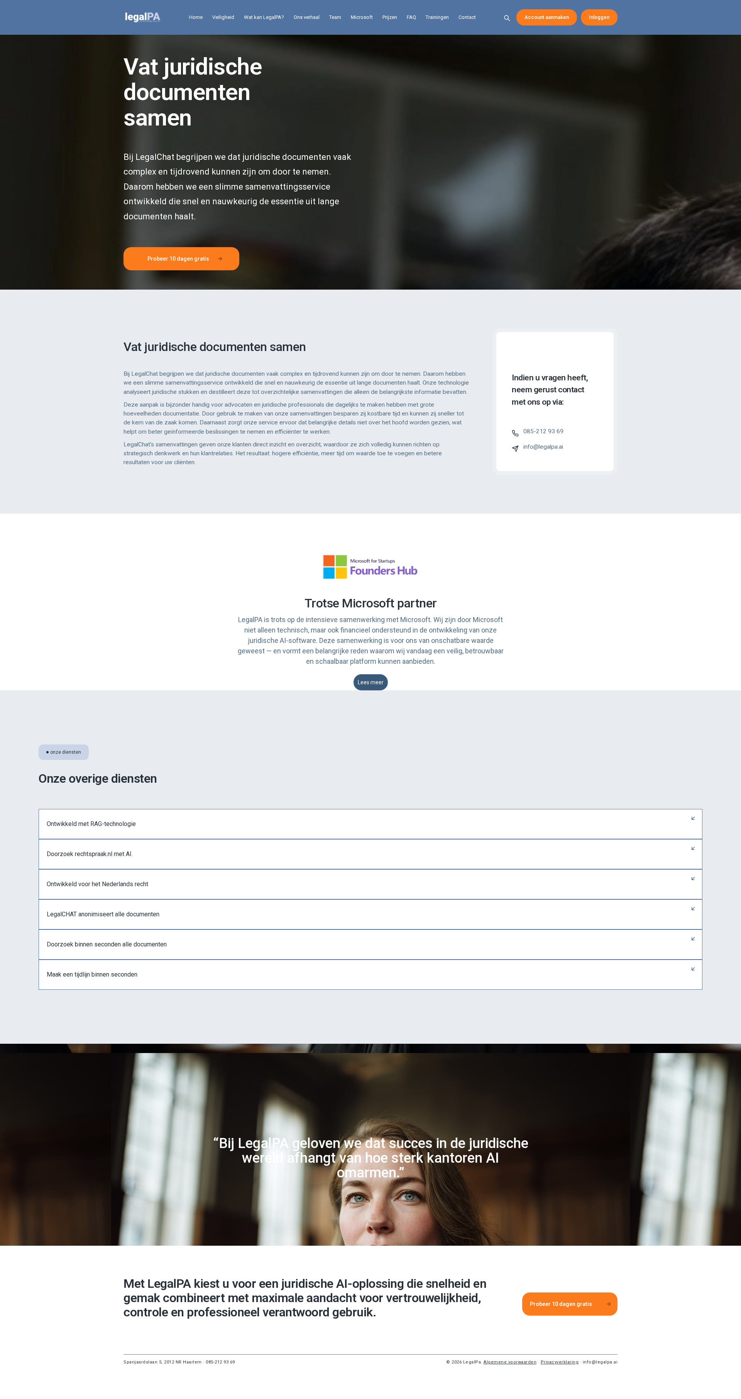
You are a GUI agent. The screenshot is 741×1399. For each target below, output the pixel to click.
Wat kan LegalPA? (264, 17)
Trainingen (437, 17)
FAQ (411, 17)
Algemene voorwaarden (510, 1362)
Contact (467, 17)
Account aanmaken (546, 17)
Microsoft (362, 17)
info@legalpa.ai (600, 1362)
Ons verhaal (307, 17)
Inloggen (599, 17)
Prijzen (389, 17)
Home (196, 17)
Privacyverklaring (560, 1362)
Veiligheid (223, 17)
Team (335, 17)
